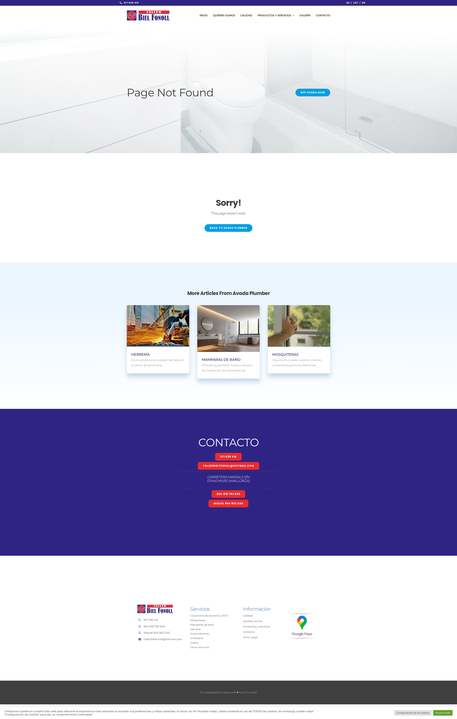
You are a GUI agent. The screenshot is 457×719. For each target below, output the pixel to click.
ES (348, 2)
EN (363, 2)
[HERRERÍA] (158, 326)
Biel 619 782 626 (154, 626)
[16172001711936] (301, 615)
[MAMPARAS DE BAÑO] (228, 328)
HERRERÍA (140, 354)
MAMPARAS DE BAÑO (221, 359)
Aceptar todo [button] (442, 712)
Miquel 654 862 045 (157, 632)
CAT (355, 2)
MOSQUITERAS (285, 354)
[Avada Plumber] (148, 11)
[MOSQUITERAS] (299, 326)
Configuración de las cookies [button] (412, 712)
